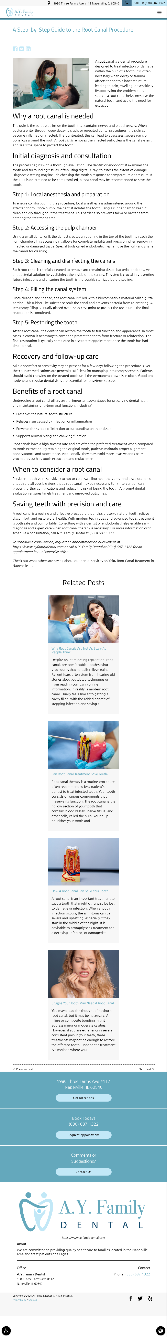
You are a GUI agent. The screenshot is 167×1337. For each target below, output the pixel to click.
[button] (160, 12)
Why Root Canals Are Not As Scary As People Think (79, 650)
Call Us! (149, 3)
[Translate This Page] (160, 1330)
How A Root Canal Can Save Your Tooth (80, 891)
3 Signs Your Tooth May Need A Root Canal (83, 1003)
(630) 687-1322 (119, 547)
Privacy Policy (19, 1300)
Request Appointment (84, 1135)
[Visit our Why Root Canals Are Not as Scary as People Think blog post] (83, 619)
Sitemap (33, 1300)
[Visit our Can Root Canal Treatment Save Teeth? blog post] (83, 744)
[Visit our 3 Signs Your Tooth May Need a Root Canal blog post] (83, 974)
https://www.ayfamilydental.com (38, 547)
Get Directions (83, 1098)
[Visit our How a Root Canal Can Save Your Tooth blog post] (83, 861)
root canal (106, 61)
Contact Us (83, 1172)
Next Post (145, 1069)
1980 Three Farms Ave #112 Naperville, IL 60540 (85, 3)
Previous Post (24, 1069)
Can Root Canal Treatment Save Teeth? (80, 774)
